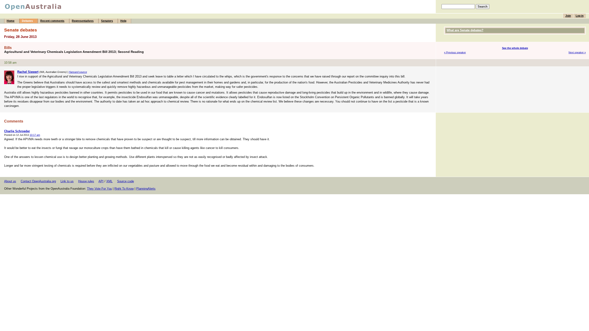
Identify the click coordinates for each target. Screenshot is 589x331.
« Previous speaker (455, 52)
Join (568, 15)
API (101, 181)
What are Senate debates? (465, 30)
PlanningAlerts (146, 188)
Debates (27, 21)
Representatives (83, 21)
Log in (579, 15)
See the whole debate (515, 48)
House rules (86, 181)
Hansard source (78, 72)
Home (10, 21)
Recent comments (52, 21)
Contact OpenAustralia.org (38, 181)
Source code (125, 181)
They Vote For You (99, 188)
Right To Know (124, 188)
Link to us (67, 181)
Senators (107, 21)
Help (123, 21)
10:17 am (35, 135)
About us (10, 181)
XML (109, 181)
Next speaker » (577, 52)
